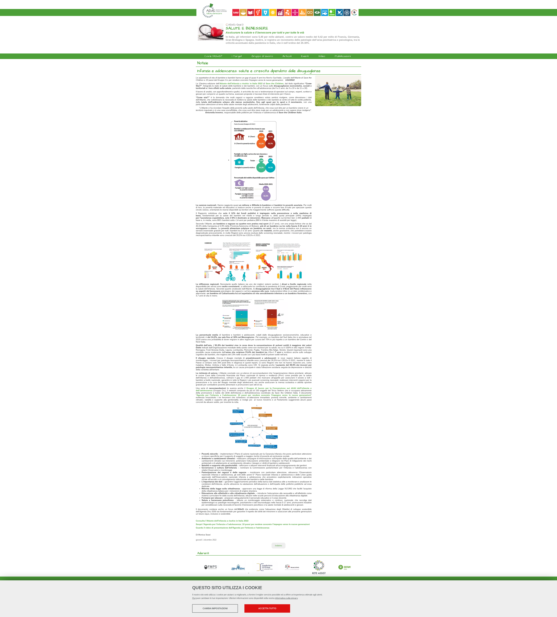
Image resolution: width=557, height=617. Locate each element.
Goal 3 (240, 24)
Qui (194, 598)
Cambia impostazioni (215, 608)
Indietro (278, 545)
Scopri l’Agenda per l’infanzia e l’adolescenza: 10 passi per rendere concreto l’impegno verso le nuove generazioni (253, 524)
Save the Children (275, 83)
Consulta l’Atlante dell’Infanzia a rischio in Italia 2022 (222, 521)
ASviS (231, 24)
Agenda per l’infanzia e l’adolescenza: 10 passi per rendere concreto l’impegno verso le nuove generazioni (254, 395)
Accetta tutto (267, 608)
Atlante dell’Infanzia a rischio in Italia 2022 (241, 83)
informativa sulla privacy (286, 598)
